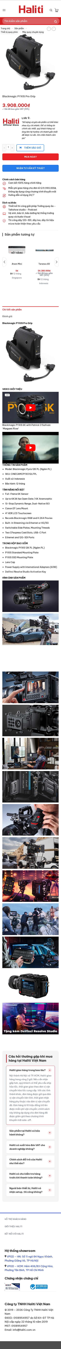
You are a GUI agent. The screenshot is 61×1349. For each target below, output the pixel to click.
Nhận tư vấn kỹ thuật (30, 168)
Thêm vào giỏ (32, 147)
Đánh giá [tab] (7, 316)
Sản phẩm (19, 28)
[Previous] (5, 262)
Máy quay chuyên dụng (33, 32)
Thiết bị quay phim (9, 32)
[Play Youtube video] (30, 407)
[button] (4, 10)
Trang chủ (5, 28)
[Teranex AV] (44, 250)
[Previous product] (54, 29)
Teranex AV (44, 264)
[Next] (56, 262)
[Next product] (49, 29)
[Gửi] (55, 21)
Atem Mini (17, 264)
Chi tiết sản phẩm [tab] (12, 309)
